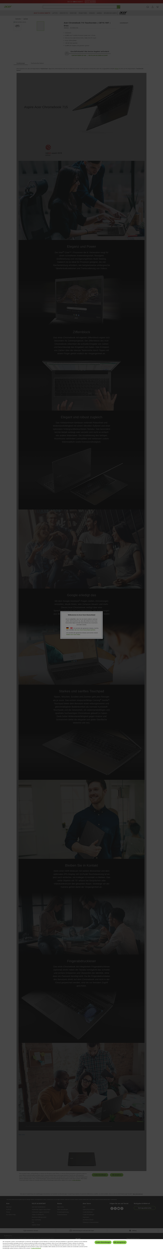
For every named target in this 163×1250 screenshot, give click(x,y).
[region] (81, 1244)
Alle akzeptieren (119, 1242)
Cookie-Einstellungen (103, 1242)
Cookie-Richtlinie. (36, 1248)
